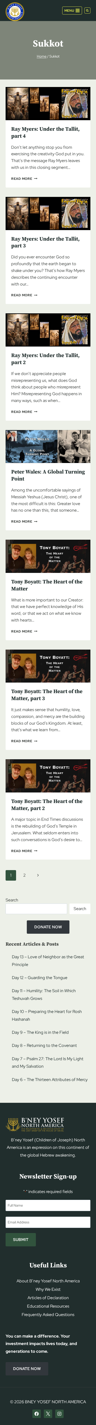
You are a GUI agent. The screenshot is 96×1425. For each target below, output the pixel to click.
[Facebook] (36, 1414)
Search (12, 900)
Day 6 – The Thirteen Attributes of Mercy (50, 1079)
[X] (48, 1414)
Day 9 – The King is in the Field (40, 1032)
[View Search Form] (87, 10)
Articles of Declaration (48, 1297)
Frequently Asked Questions (48, 1314)
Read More (24, 178)
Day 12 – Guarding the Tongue (39, 977)
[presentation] (48, 103)
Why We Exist (48, 1289)
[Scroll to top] (84, 1412)
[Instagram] (59, 1414)
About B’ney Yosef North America (48, 1281)
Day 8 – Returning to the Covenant (44, 1045)
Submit (20, 1239)
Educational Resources (48, 1306)
